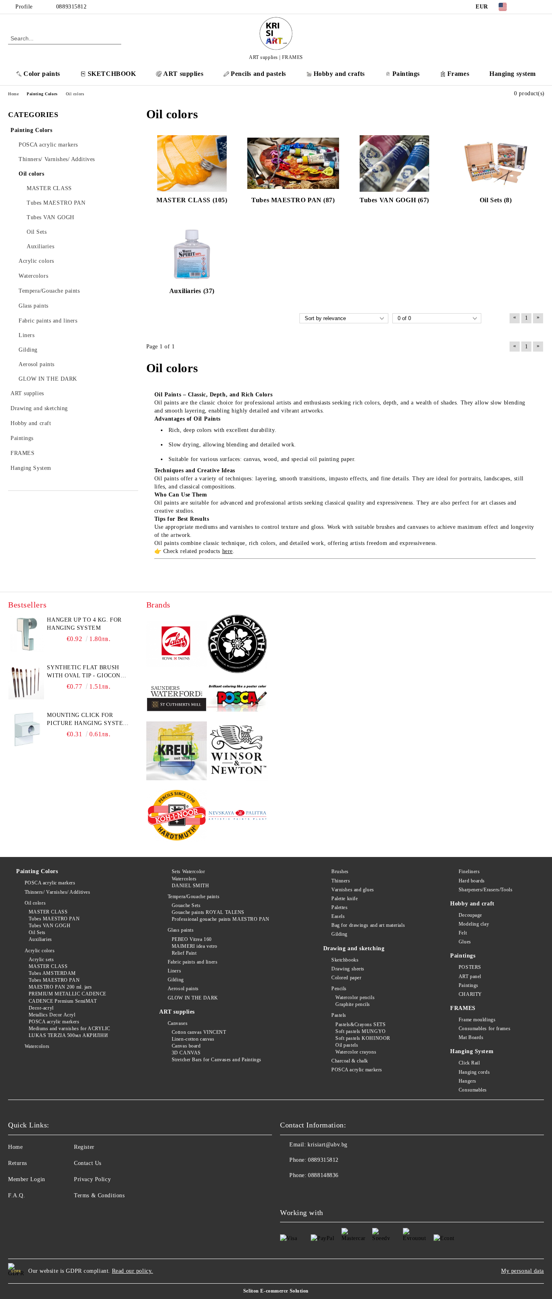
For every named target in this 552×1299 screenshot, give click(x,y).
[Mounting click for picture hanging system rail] (26, 729)
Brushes (340, 871)
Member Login (26, 1179)
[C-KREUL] (176, 752)
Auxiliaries (40, 939)
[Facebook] (527, 6)
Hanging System (471, 1051)
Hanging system (512, 73)
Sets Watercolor (188, 871)
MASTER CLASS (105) (191, 200)
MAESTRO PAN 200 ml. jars (60, 987)
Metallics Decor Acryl (52, 1015)
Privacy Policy (92, 1179)
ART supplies (183, 73)
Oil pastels (346, 1045)
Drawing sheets (347, 969)
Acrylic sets (41, 959)
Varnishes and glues (352, 890)
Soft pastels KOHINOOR (362, 1038)
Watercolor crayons (355, 1052)
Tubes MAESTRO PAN (54, 919)
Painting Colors (37, 871)
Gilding (175, 980)
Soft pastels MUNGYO (360, 1031)
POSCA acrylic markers (50, 883)
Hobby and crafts (339, 73)
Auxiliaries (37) (192, 290)
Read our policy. (132, 1271)
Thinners (340, 881)
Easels (338, 916)
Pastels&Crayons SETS (360, 1024)
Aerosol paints (183, 988)
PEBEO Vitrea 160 (192, 939)
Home (15, 1147)
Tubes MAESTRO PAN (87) (293, 200)
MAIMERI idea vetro (194, 946)
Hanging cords (474, 1072)
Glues (465, 942)
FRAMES (462, 1008)
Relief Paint (184, 953)
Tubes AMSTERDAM (52, 973)
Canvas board (186, 1046)
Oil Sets (37, 932)
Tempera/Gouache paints (193, 896)
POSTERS (470, 967)
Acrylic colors (40, 950)
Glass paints (181, 930)
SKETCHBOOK (112, 73)
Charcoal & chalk (349, 1061)
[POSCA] (237, 698)
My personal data (522, 1271)
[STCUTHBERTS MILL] (176, 698)
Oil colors (35, 903)
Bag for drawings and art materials (368, 925)
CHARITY (470, 994)
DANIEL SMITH (190, 885)
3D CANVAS (186, 1053)
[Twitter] (539, 6)
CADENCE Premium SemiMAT (63, 1001)
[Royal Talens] (176, 645)
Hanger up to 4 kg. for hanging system (84, 624)
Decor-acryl (41, 1008)
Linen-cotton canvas (193, 1039)
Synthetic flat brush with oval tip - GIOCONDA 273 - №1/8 (87, 672)
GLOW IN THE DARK (193, 998)
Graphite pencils (352, 1004)
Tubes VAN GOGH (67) (394, 200)
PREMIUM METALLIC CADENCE (67, 994)
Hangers (467, 1081)
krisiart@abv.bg (327, 1145)
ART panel (470, 976)
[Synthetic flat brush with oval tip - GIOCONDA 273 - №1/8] (26, 682)
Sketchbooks (344, 960)
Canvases (178, 1023)
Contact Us (87, 1163)
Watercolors (37, 1046)
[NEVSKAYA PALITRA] (237, 816)
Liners (174, 971)
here (227, 551)
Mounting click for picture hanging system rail (87, 719)
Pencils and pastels (258, 73)
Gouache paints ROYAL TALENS (208, 912)
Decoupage (470, 915)
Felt (463, 933)
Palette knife (344, 898)
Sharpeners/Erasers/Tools (485, 890)
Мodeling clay (474, 924)
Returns (17, 1163)
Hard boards (472, 881)
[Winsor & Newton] (237, 752)
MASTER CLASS (48, 912)
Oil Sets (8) (496, 200)
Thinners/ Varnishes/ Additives (57, 892)
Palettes (339, 907)
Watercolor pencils (355, 997)
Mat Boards (471, 1037)
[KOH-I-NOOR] (176, 816)
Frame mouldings (477, 1019)
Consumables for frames (484, 1028)
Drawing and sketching (354, 948)
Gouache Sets (186, 905)
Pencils (339, 988)
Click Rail (469, 1063)
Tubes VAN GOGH (49, 925)
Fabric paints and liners (192, 962)
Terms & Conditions (99, 1195)
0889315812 (71, 7)
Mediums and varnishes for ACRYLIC (69, 1028)
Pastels (338, 1015)
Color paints (41, 73)
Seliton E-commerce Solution (276, 1291)
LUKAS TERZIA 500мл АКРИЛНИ (68, 1035)
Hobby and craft (472, 904)
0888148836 (323, 1175)
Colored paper (346, 978)
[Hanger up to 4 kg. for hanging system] (26, 634)
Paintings (406, 73)
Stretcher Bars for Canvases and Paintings (216, 1059)
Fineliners (469, 871)
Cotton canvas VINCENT (199, 1032)
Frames (458, 73)
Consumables (473, 1090)
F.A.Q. (16, 1195)
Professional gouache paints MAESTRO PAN (220, 919)
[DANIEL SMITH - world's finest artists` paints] (237, 645)
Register (84, 1147)
